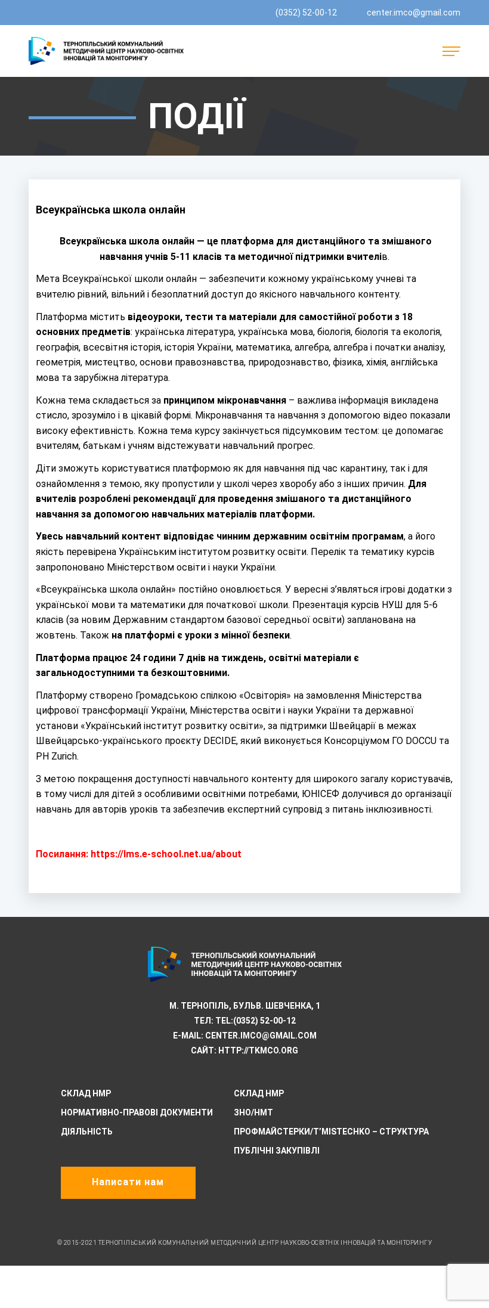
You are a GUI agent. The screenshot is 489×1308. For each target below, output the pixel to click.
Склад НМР (86, 1093)
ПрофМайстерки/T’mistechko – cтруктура (331, 1131)
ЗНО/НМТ (253, 1112)
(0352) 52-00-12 (306, 12)
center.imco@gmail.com (413, 12)
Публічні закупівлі (277, 1150)
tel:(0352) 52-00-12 (255, 1020)
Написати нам (128, 1182)
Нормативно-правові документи (137, 1112)
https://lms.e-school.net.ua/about (166, 854)
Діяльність (87, 1131)
